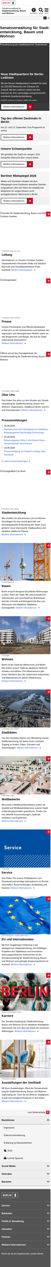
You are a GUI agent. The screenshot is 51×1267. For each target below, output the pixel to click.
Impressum (9, 1128)
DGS (10, 1151)
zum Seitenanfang (36, 1112)
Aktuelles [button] (7, 1229)
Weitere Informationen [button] (14, 1244)
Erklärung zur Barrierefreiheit (18, 1143)
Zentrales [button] (7, 1174)
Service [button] (6, 1205)
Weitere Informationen (13, 107)
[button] (46, 18)
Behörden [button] (7, 1213)
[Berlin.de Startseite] (8, 3)
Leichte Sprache (15, 1158)
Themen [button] (6, 1237)
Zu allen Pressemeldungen (15, 461)
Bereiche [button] (6, 1181)
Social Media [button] (8, 1166)
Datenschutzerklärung (14, 1135)
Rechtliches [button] (8, 1120)
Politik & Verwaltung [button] (13, 1221)
